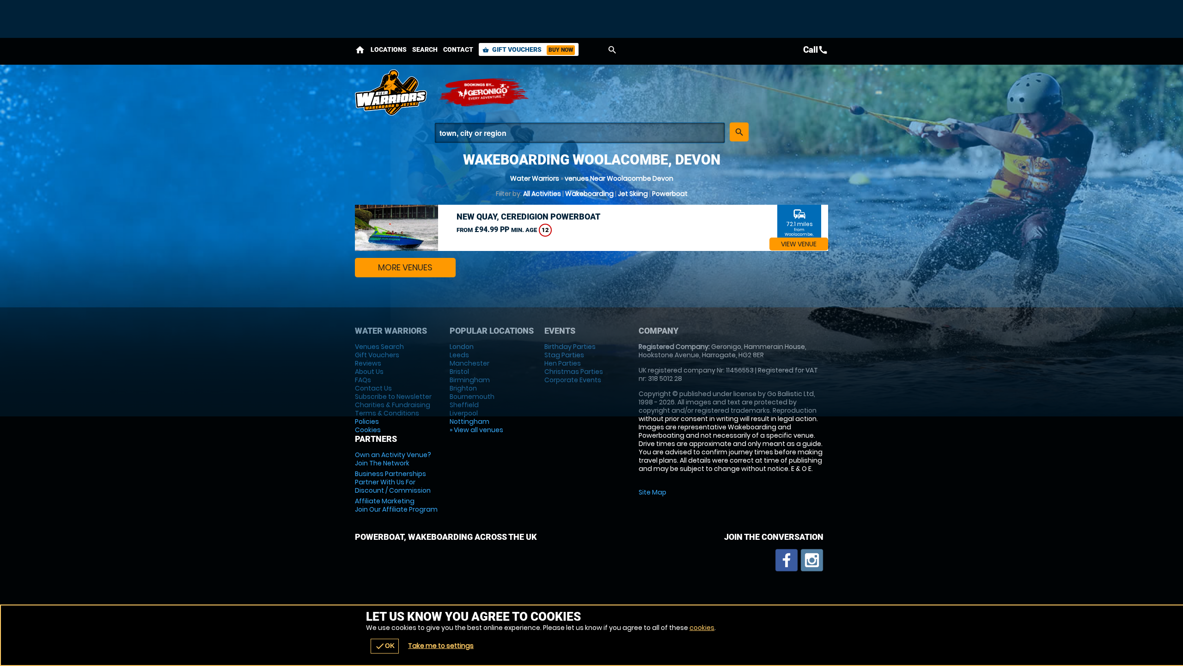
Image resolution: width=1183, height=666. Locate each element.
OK (385, 646)
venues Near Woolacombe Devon (619, 178)
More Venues (405, 267)
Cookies (368, 429)
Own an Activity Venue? (393, 459)
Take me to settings (441, 645)
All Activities (542, 193)
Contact (458, 49)
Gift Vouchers (527, 49)
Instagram (811, 560)
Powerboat (670, 193)
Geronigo (484, 92)
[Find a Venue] (579, 132)
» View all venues (476, 429)
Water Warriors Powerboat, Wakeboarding (392, 92)
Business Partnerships (393, 482)
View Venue (799, 244)
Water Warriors (534, 178)
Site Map (652, 492)
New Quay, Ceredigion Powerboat (528, 216)
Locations (389, 49)
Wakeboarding (589, 193)
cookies (701, 627)
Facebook (786, 560)
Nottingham (469, 421)
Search (425, 49)
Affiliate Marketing (396, 505)
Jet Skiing (633, 193)
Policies (367, 421)
